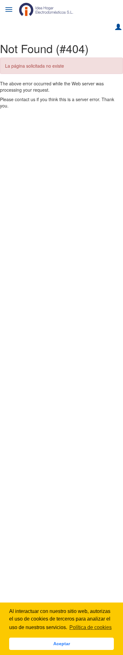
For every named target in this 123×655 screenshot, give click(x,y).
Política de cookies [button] (90, 627)
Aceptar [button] (61, 643)
